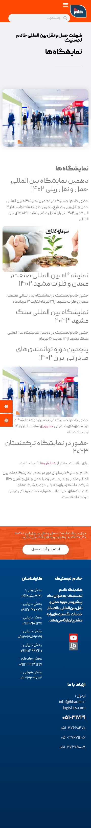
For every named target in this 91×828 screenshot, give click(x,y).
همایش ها (48, 463)
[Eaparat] (73, 646)
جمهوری (47, 426)
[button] (65, 4)
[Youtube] (73, 637)
